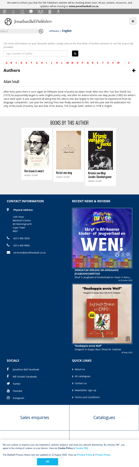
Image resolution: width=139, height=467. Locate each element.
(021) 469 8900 (21, 245)
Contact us (80, 383)
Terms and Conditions (87, 397)
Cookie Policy (65, 448)
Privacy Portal (102, 455)
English (66, 31)
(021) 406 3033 (21, 238)
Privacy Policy (84, 455)
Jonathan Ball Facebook (26, 369)
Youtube (17, 390)
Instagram (18, 398)
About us (79, 369)
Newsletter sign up (85, 390)
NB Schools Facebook (25, 376)
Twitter (17, 383)
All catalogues (82, 376)
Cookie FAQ (82, 448)
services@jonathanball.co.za (29, 252)
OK (47, 461)
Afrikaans (54, 30)
